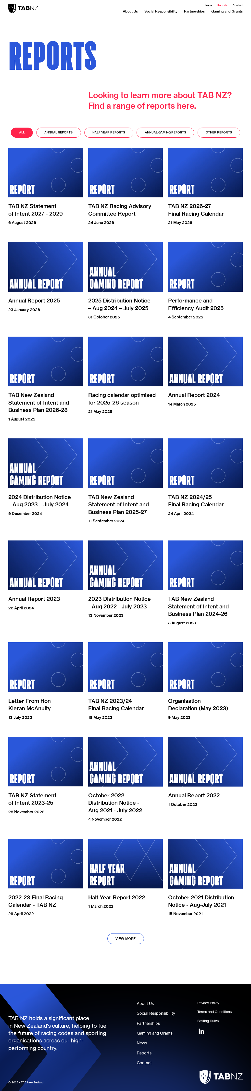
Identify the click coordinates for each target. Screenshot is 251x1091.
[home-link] (23, 8)
